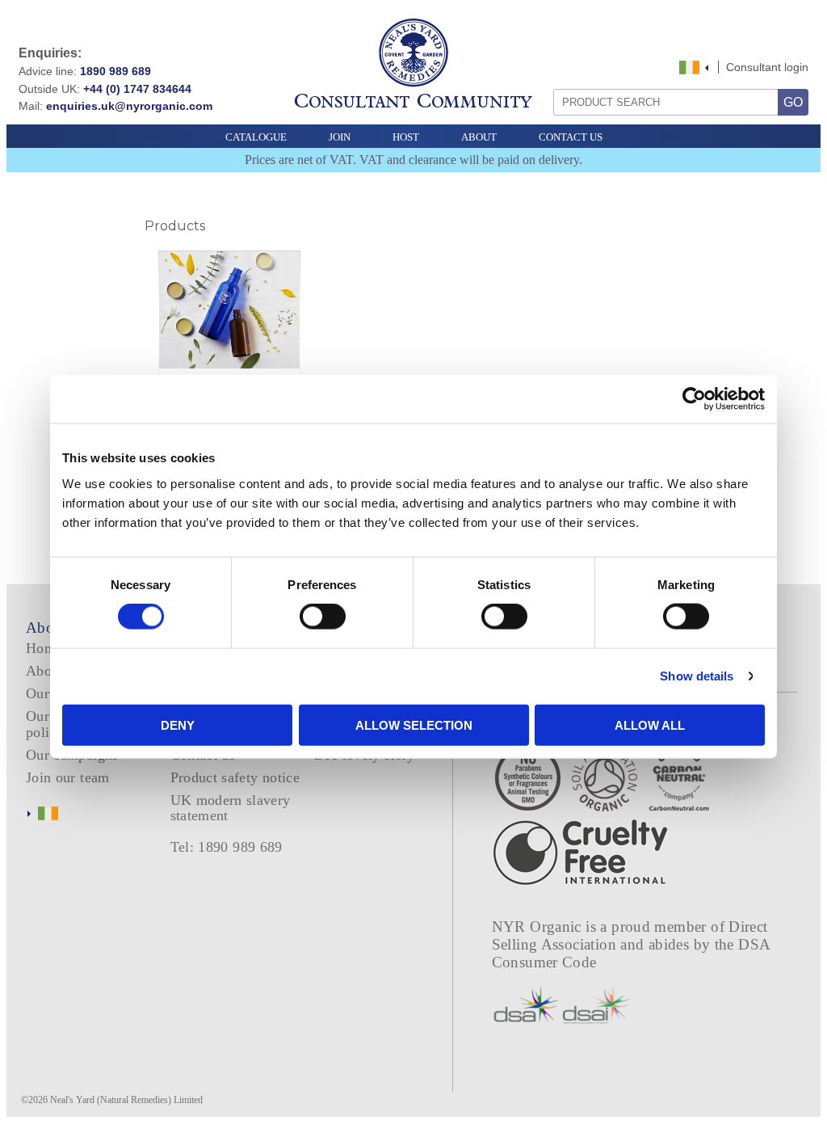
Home (44, 648)
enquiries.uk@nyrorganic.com (129, 105)
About (479, 137)
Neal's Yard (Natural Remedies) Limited (126, 1100)
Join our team (68, 777)
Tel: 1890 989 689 (226, 847)
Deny (178, 724)
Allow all (650, 724)
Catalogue (256, 137)
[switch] (323, 617)
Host (406, 137)
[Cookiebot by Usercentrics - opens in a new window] (694, 399)
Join (340, 137)
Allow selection (413, 724)
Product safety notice (235, 777)
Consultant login (767, 67)
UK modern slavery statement (230, 807)
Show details (696, 676)
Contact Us (570, 137)
